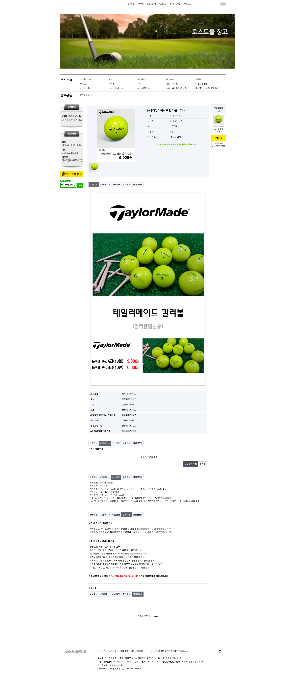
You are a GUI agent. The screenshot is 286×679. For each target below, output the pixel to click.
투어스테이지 (201, 84)
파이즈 (112, 84)
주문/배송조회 (175, 4)
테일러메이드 (172, 84)
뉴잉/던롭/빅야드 (144, 88)
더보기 (203, 464)
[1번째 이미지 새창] (94, 168)
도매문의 (187, 4)
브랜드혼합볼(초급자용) (176, 88)
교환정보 (126, 184)
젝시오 (83, 84)
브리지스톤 (85, 88)
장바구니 (162, 4)
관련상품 (137, 184)
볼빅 (111, 79)
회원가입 (131, 4)
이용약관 (124, 651)
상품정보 (94, 184)
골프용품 (66, 95)
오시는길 (113, 651)
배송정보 (116, 184)
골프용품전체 (86, 94)
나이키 (140, 84)
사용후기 (105, 184)
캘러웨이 (141, 79)
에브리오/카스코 (116, 88)
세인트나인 (171, 79)
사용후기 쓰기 (191, 464)
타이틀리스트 (86, 79)
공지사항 (101, 651)
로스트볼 (66, 80)
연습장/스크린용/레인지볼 (206, 88)
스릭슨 (198, 79)
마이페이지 (151, 4)
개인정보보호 (137, 651)
